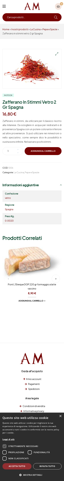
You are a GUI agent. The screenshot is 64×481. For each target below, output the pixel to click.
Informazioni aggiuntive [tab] (20, 185)
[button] (56, 53)
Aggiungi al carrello (43, 151)
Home (5, 29)
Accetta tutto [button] (17, 466)
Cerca (56, 17)
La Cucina (35, 29)
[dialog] (32, 447)
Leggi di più (8, 439)
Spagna (9, 209)
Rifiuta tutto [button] (47, 466)
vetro (8, 197)
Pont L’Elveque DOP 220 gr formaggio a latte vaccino (32, 286)
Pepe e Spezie (50, 29)
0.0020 (9, 220)
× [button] (60, 416)
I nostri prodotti (19, 29)
